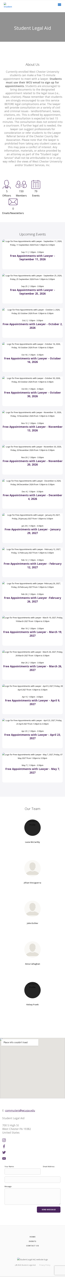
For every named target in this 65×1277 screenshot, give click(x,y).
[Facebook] (4, 1146)
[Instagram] (4, 1140)
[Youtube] (4, 1158)
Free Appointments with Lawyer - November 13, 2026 (33, 428)
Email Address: (49, 1166)
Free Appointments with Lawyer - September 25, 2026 (32, 291)
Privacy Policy (44, 1265)
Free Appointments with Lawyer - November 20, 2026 (33, 462)
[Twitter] (4, 1152)
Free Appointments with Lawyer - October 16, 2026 (32, 360)
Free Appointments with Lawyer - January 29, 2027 (33, 531)
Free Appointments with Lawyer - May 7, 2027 (32, 770)
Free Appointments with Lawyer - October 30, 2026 (32, 394)
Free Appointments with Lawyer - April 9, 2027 (32, 702)
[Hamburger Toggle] (59, 5)
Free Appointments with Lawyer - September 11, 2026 (32, 257)
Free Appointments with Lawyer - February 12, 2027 (33, 565)
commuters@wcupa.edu (20, 1110)
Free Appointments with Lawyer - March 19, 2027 (32, 633)
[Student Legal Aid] (8, 6)
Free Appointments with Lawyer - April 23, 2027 (32, 736)
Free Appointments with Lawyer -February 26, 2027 (32, 599)
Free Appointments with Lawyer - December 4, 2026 (32, 497)
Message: (8, 1186)
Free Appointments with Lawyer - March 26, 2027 (32, 668)
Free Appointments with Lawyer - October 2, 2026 (32, 325)
